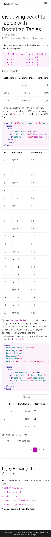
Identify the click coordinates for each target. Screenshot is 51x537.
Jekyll (37, 532)
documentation (19, 339)
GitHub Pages (31, 535)
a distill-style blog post (12, 488)
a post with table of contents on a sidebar (21, 500)
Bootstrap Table (20, 114)
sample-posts (40, 38)
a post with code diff (11, 492)
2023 (5, 38)
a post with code (9, 496)
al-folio (45, 532)
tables (26, 38)
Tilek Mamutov (10, 3)
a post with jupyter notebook (15, 504)
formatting (16, 38)
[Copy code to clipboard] (47, 54)
